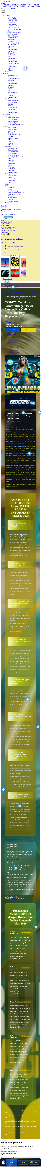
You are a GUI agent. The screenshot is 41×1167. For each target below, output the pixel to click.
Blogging (11, 187)
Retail (10, 56)
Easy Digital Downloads (15, 157)
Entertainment (12, 49)
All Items (7, 15)
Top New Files (12, 20)
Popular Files (12, 17)
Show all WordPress (14, 32)
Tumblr (10, 199)
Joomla (10, 136)
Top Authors (12, 24)
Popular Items (12, 34)
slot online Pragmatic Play (19, 446)
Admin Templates (13, 78)
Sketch (10, 182)
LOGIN (12, 329)
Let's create (5, 252)
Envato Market (5, 1)
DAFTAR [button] (13, 394)
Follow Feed (12, 22)
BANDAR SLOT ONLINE (9, 227)
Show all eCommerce (14, 148)
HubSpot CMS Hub (14, 134)
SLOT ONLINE (6, 224)
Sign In (19, 209)
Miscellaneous (12, 61)
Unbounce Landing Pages (16, 124)
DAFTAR (28, 329)
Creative (10, 41)
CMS (6, 126)
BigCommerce (12, 153)
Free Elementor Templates (16, 192)
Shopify (7, 99)
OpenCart (11, 162)
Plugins (10, 68)
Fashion (10, 104)
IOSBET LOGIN (10, 285)
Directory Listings (13, 43)
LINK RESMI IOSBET (28, 292)
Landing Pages (12, 123)
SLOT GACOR (6, 225)
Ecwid (10, 158)
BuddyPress (12, 37)
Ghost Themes (12, 197)
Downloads (8, 203)
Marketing (8, 116)
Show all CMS (12, 128)
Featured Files (12, 19)
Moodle (10, 140)
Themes (10, 70)
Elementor (11, 48)
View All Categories (14, 29)
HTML (7, 73)
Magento (11, 160)
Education (11, 46)
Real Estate (11, 54)
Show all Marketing (14, 117)
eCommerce (12, 44)
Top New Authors (13, 26)
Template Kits (12, 66)
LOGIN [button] (7, 394)
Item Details (12, 334)
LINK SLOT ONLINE (8, 229)
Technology (12, 58)
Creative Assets (13, 201)
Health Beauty (12, 107)
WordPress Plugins (14, 63)
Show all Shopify (13, 100)
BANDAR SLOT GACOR (24, 294)
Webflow (11, 141)
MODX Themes (13, 138)
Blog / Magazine (13, 36)
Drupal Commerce (14, 155)
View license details (13, 859)
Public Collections (13, 27)
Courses (10, 189)
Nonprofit (11, 53)
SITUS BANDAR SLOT (8, 230)
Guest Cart (4, 206)
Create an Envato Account (9, 209)
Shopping (11, 106)
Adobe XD (11, 179)
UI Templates (9, 174)
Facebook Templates (14, 191)
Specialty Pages (13, 92)
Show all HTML (13, 75)
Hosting (7, 72)
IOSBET (7, 283)
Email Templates (13, 121)
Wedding (11, 60)
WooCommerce (13, 152)
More (6, 186)
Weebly (10, 143)
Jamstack (7, 114)
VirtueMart (11, 169)
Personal (11, 89)
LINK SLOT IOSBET (11, 287)
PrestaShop (11, 163)
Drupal (10, 133)
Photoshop (11, 180)
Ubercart (11, 167)
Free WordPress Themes (15, 194)
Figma (10, 177)
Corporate (11, 39)
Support (10, 342)
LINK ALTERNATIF (33, 1162)
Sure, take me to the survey (9, 1151)
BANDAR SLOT (6, 222)
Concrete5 (11, 131)
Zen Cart (11, 170)
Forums (10, 196)
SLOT (3, 220)
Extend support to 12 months (20, 874)
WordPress (8, 31)
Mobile (10, 51)
